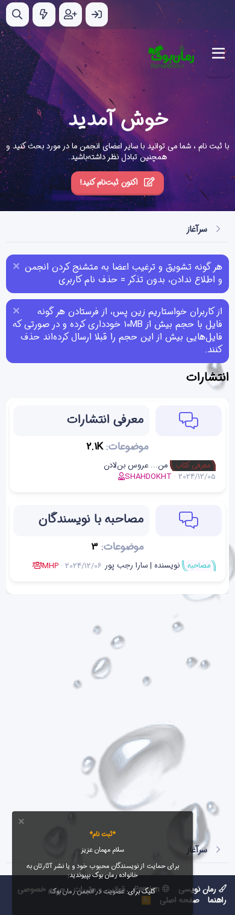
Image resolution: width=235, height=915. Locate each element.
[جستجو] (17, 14)
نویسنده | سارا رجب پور (157, 565)
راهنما (217, 900)
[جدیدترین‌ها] (44, 14)
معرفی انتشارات (105, 419)
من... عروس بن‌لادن (157, 465)
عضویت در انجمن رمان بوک (87, 892)
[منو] (218, 53)
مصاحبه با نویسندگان (91, 519)
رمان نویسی (198, 889)
